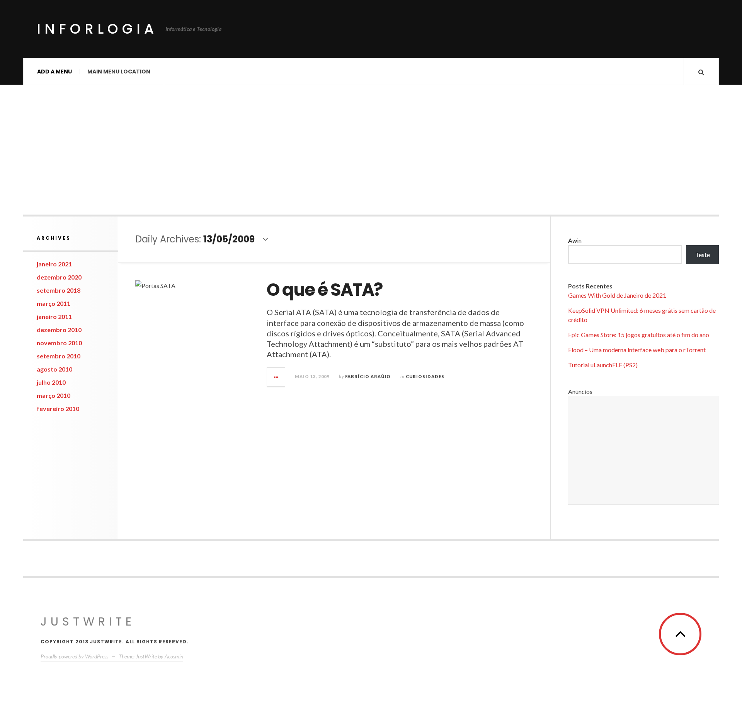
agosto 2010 (54, 369)
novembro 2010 (59, 342)
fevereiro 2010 (58, 408)
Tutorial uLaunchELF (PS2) (603, 364)
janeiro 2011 (54, 316)
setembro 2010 (58, 356)
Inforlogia (97, 29)
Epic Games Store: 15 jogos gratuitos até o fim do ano (638, 334)
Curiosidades (425, 376)
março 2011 (53, 303)
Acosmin (174, 656)
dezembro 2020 (59, 277)
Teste (702, 254)
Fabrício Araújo (368, 376)
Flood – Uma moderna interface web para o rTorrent (637, 349)
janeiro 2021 (54, 264)
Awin (575, 240)
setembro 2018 (58, 290)
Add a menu (54, 71)
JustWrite (88, 621)
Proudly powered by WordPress (74, 656)
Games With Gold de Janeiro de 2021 (617, 295)
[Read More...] (276, 377)
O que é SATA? (324, 290)
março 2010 (53, 395)
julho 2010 (51, 382)
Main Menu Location (118, 71)
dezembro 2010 (59, 329)
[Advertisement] (371, 143)
